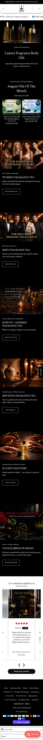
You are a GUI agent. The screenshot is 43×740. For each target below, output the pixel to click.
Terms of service (21, 696)
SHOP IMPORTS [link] (10, 410)
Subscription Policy (15, 688)
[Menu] (5, 8)
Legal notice (35, 700)
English (27, 704)
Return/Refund (34, 688)
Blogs (6, 688)
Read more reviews (21, 671)
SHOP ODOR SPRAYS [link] (11, 562)
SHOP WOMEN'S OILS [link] (11, 191)
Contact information (10, 700)
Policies (25, 688)
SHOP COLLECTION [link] (11, 337)
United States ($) (18, 704)
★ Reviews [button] (41, 372)
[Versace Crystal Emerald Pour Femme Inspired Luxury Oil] (11, 107)
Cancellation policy (23, 700)
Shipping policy (32, 696)
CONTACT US (8, 692)
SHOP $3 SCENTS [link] (10, 482)
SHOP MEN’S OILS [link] (10, 264)
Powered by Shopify (21, 712)
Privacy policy (10, 696)
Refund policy (35, 692)
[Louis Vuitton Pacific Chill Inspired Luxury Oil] (31, 107)
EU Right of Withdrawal (21, 692)
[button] (32, 8)
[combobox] (21, 729)
